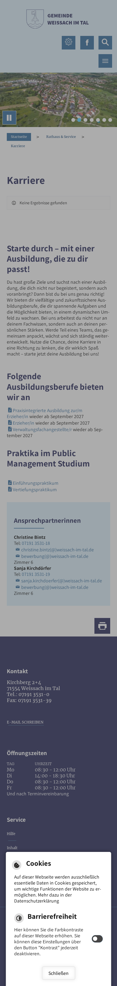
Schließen (58, 973)
